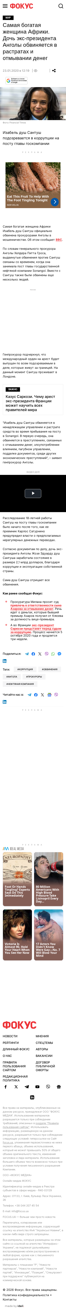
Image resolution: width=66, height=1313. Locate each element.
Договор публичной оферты (45, 1066)
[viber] (48, 1086)
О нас (7, 1056)
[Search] (61, 6)
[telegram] (26, 1086)
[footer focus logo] (19, 1025)
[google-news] (58, 1086)
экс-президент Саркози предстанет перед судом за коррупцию (35, 628)
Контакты (9, 1299)
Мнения (42, 1036)
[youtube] (37, 1086)
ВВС (59, 239)
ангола (12, 676)
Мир (8, 17)
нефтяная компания (21, 684)
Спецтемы (44, 1043)
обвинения (50, 669)
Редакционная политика (15, 1078)
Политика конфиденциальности (26, 1295)
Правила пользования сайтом (14, 1066)
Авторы (42, 1049)
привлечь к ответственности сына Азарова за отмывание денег (35, 607)
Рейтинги (11, 1043)
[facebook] (5, 1086)
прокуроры (35, 676)
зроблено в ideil (14, 1306)
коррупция (26, 669)
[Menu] (5, 6)
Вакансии (44, 1056)
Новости (10, 1036)
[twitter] (16, 1086)
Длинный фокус (16, 1049)
